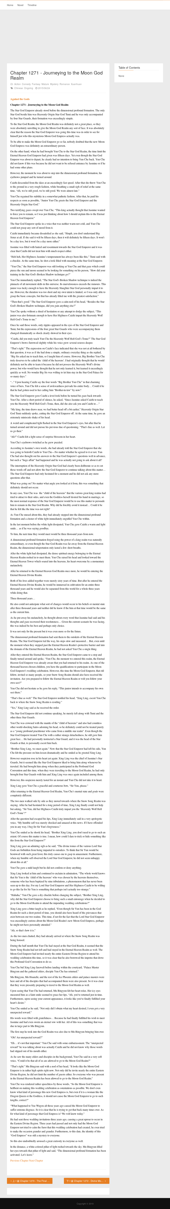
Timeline (32, 5)
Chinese (18, 88)
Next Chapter (36, 1160)
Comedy (26, 84)
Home (10, 5)
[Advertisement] (85, 36)
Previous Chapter (19, 1160)
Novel (20, 5)
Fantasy (36, 84)
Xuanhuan (76, 84)
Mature (45, 84)
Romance (65, 84)
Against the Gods (20, 99)
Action (17, 84)
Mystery (54, 84)
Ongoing (28, 88)
